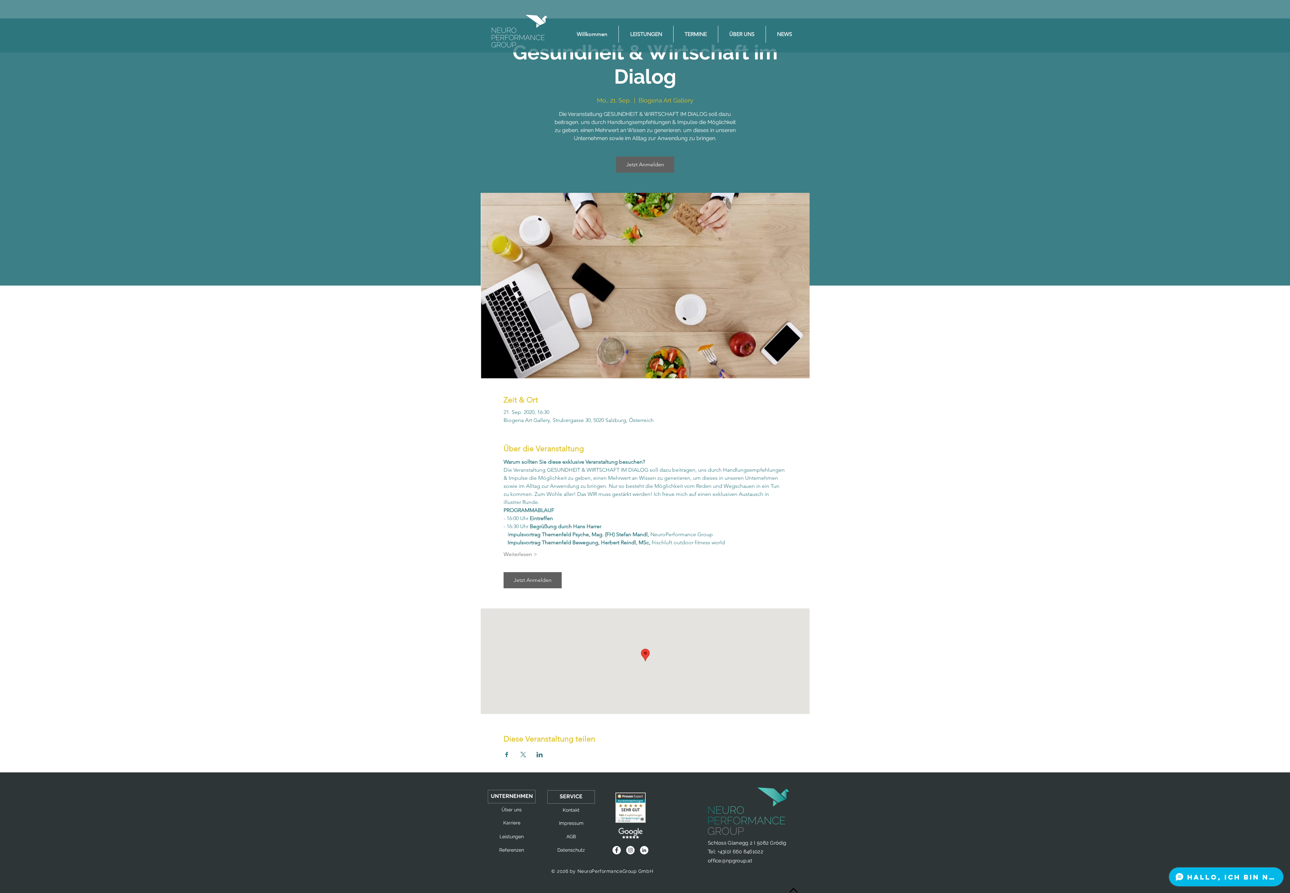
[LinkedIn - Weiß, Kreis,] (644, 850)
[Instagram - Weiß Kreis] (630, 850)
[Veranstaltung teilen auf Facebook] (507, 754)
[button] (511, 796)
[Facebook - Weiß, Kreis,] (616, 850)
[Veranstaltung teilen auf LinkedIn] (539, 754)
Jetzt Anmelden (645, 164)
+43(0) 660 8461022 (740, 852)
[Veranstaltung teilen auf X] (523, 754)
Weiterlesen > (520, 554)
